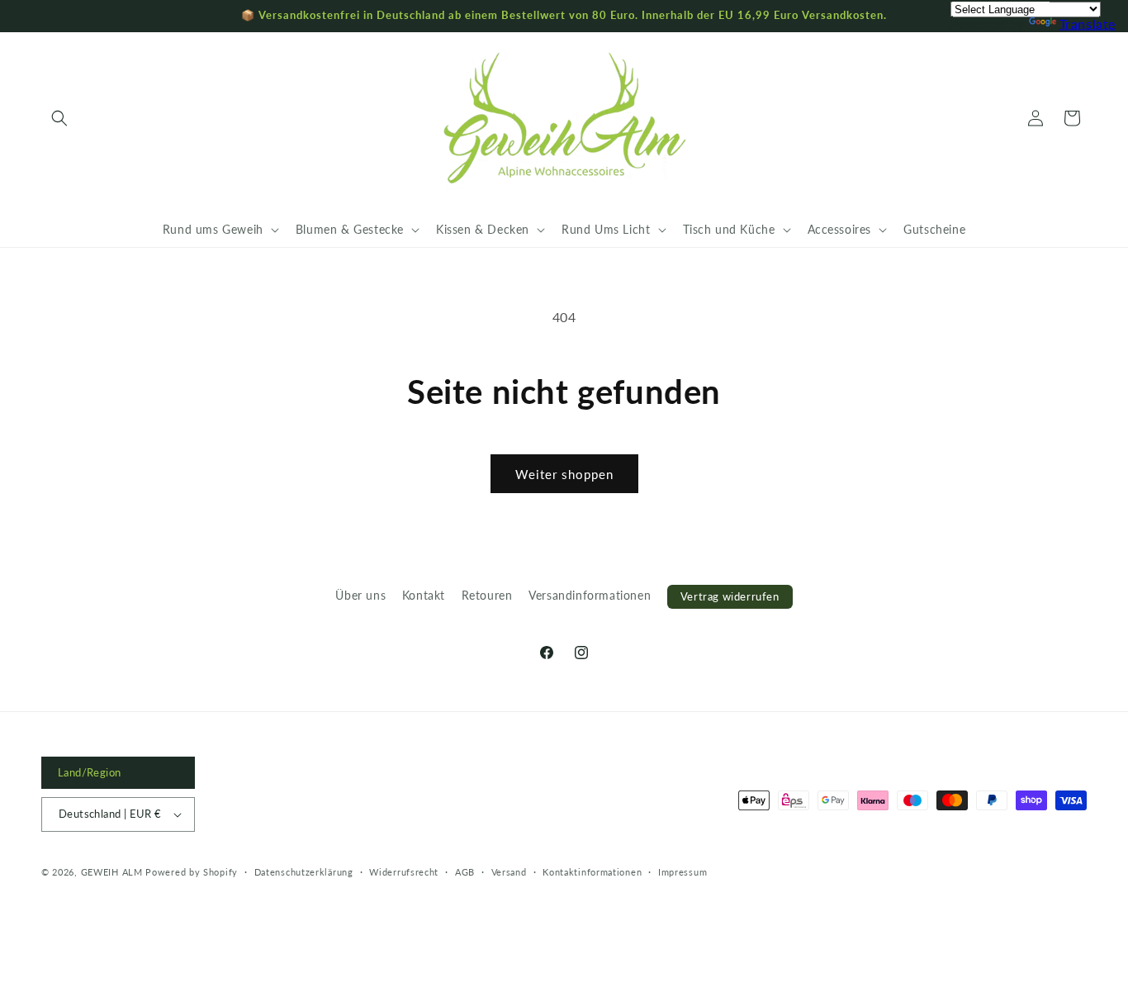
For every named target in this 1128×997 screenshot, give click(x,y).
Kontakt (423, 595)
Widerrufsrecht (403, 871)
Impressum (682, 871)
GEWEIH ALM (112, 871)
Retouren (487, 595)
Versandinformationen (589, 595)
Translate (1087, 23)
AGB (465, 871)
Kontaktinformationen (592, 871)
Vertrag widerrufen (730, 596)
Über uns (360, 595)
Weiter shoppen (564, 474)
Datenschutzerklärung (303, 871)
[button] (59, 118)
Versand (509, 871)
